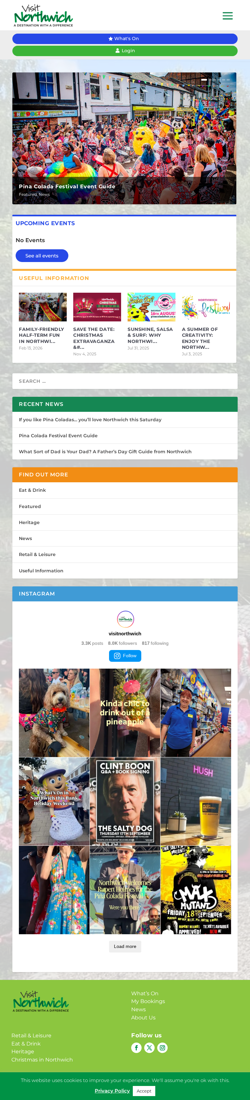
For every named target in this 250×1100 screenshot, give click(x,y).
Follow (129, 655)
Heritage (29, 522)
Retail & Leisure (37, 554)
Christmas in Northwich (42, 1060)
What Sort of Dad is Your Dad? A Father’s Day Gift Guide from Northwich (105, 452)
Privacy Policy (112, 1091)
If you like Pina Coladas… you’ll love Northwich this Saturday (90, 420)
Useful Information (41, 571)
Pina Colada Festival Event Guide (67, 186)
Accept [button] (144, 1090)
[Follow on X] (149, 1048)
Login (128, 51)
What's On (126, 38)
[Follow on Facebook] (136, 1048)
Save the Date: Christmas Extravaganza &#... (94, 338)
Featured (28, 194)
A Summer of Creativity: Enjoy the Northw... (200, 338)
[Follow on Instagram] (162, 1048)
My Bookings (148, 1001)
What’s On (145, 993)
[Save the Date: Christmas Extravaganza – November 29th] (97, 307)
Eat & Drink (32, 490)
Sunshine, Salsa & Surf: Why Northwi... (150, 335)
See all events (42, 256)
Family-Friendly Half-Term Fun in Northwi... (41, 335)
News (44, 194)
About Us (143, 1018)
